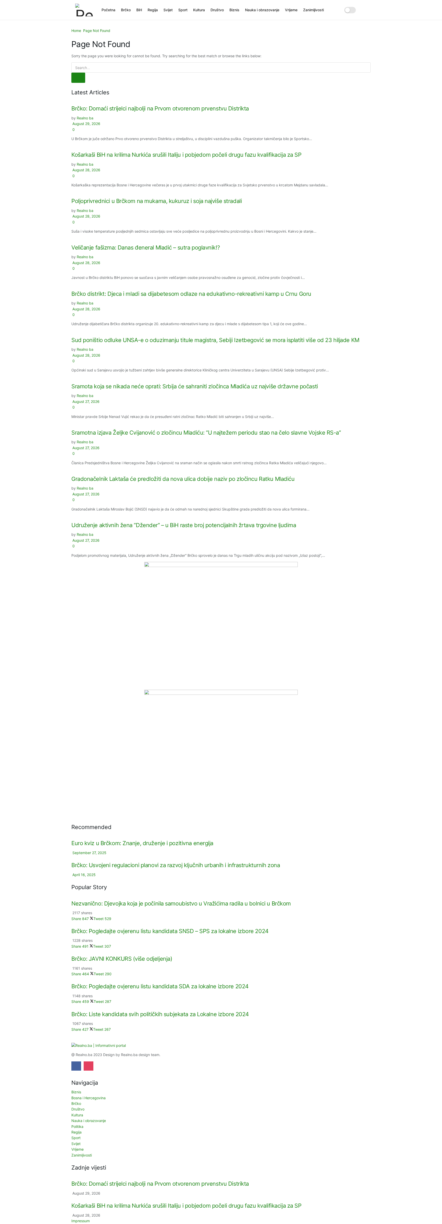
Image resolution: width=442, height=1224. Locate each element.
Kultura (199, 10)
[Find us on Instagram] (88, 1066)
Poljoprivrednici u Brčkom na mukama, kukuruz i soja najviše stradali (156, 201)
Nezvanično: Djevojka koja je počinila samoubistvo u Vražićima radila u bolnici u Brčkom (181, 903)
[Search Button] (365, 10)
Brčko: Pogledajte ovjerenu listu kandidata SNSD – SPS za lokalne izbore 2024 (170, 931)
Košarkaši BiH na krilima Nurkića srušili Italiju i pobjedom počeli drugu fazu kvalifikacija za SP (186, 154)
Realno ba (85, 118)
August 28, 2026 (85, 170)
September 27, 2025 (88, 853)
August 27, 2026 (85, 401)
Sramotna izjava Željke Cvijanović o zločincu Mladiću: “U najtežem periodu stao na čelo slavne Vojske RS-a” (206, 432)
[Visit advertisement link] (221, 626)
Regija (153, 10)
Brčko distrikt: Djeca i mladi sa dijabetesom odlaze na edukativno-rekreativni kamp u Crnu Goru (191, 293)
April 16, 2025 (83, 874)
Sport (182, 10)
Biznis (234, 10)
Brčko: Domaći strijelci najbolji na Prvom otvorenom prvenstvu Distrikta (160, 108)
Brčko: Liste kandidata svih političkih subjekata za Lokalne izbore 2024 (160, 1014)
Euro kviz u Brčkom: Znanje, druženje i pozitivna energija (142, 843)
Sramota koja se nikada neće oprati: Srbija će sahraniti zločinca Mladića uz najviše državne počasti (194, 386)
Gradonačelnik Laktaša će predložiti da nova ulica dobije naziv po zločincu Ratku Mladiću (183, 478)
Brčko (126, 10)
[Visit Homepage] (84, 10)
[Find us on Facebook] (76, 1066)
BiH (139, 10)
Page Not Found (96, 30)
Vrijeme (291, 10)
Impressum (80, 1221)
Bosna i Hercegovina (88, 1098)
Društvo (217, 10)
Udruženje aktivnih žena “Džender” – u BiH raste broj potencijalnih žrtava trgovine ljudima (183, 525)
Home (76, 30)
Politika (77, 1126)
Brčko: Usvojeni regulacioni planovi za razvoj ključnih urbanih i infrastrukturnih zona (175, 865)
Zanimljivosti (313, 10)
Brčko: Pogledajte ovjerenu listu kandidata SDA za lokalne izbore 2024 (160, 986)
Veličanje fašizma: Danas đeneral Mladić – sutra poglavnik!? (145, 247)
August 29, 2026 (85, 123)
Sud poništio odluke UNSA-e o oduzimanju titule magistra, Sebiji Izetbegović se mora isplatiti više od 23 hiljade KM (215, 340)
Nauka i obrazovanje (262, 10)
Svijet (168, 10)
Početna (108, 10)
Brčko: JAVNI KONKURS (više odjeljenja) (121, 958)
